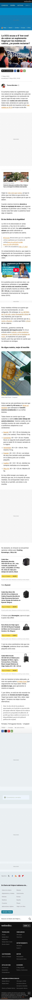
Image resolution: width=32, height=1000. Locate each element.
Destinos (4, 900)
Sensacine (19, 945)
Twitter (18, 71)
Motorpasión (20, 956)
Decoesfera (5, 970)
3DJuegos (19, 934)
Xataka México (6, 981)
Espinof (19, 948)
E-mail (24, 71)
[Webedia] (28, 1)
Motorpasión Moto (21, 959)
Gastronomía (20, 893)
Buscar (29, 918)
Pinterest (19, 875)
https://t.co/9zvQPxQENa (10, 244)
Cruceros (4, 903)
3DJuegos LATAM (21, 981)
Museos (19, 890)
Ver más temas (7, 912)
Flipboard (21, 71)
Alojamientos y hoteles (8, 893)
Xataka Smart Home (7, 941)
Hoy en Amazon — (9, 576)
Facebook (15, 71)
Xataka (3, 934)
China (28, 27)
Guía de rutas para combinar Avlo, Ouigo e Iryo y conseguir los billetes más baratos (15, 185)
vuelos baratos (20, 727)
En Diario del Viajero (8, 183)
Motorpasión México (22, 988)
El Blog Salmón (20, 967)
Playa (4, 27)
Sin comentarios (8, 71)
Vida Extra (19, 937)
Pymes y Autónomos (22, 970)
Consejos (4, 5)
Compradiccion (6, 972)
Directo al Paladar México (8, 988)
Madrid (10, 27)
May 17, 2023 (23, 247)
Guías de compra (6, 890)
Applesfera (5, 939)
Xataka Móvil (5, 937)
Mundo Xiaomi (5, 944)
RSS (15, 875)
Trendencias (5, 967)
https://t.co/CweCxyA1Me (15, 242)
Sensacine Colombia (22, 986)
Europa (28, 5)
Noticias (20, 5)
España (12, 5)
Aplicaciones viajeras (7, 906)
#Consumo (6, 238)
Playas (18, 903)
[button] (13, 85)
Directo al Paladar (6, 956)
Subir (25, 925)
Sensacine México (21, 983)
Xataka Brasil (5, 983)
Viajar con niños (21, 906)
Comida (17, 27)
